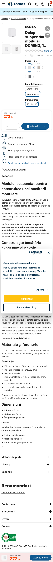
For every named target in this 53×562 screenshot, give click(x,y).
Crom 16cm (32, 88)
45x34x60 (32, 104)
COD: (27, 55)
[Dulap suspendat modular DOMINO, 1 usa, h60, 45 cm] (11, 33)
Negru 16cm (33, 94)
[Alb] (29, 67)
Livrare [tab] (5, 464)
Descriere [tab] (7, 176)
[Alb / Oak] (38, 67)
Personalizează (25, 307)
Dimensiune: (31, 100)
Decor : (28, 61)
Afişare (40, 289)
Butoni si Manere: (34, 84)
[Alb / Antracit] (29, 76)
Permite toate (26, 298)
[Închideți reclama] (49, 253)
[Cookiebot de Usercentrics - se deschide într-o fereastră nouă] (31, 253)
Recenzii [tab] (6, 471)
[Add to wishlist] (47, 35)
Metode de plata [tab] (11, 457)
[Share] (47, 28)
